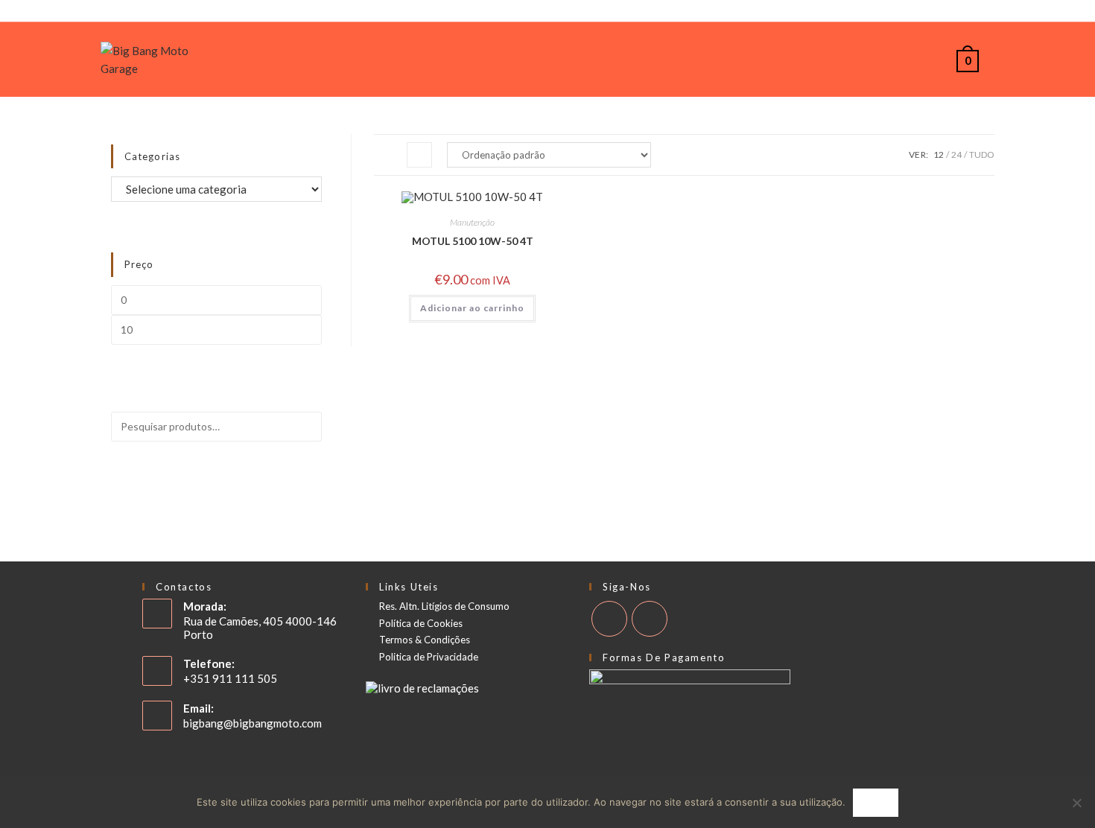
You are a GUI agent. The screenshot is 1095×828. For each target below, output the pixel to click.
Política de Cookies (421, 623)
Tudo (981, 154)
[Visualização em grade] (386, 155)
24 (956, 154)
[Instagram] (1088, 13)
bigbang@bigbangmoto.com (252, 723)
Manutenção (472, 222)
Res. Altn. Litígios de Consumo (444, 606)
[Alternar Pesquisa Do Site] (995, 59)
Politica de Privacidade (428, 657)
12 (938, 154)
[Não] (1076, 802)
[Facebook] (1073, 13)
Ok (876, 802)
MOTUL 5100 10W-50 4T (472, 241)
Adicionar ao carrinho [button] (472, 307)
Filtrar (290, 353)
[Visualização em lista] (419, 155)
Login (12, 13)
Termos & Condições (424, 640)
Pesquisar (276, 468)
